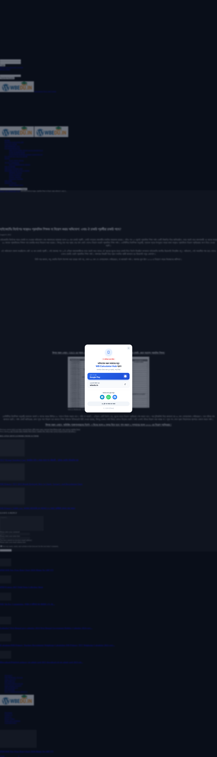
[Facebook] (115, 397)
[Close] (128, 348)
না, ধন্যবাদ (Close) (108, 408)
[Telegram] (102, 397)
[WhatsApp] (108, 397)
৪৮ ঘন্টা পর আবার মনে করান (108, 404)
